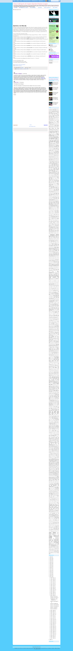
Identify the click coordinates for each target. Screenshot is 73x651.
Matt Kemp (50, 366)
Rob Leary (51, 420)
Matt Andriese (51, 362)
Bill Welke (56, 146)
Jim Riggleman (56, 301)
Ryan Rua (53, 482)
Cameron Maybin (56, 174)
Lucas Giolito (51, 343)
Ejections (52, 234)
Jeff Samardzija (52, 294)
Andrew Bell (51, 124)
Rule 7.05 (54, 468)
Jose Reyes (57, 318)
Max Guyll (55, 368)
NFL (52, 387)
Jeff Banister (54, 290)
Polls (56, 409)
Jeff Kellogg (54, 292)
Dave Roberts (57, 211)
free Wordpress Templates (50, 648)
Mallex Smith (53, 348)
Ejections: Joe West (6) (53, 607)
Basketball (57, 141)
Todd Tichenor (57, 517)
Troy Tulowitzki (51, 529)
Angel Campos (51, 128)
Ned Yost (55, 388)
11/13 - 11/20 (53, 583)
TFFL (55, 505)
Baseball (51, 141)
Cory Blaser (55, 198)
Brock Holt (53, 166)
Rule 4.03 (50, 454)
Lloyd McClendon (56, 341)
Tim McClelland (52, 513)
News (55, 390)
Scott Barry (57, 488)
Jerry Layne (55, 297)
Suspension (56, 504)
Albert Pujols (51, 117)
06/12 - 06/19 (53, 623)
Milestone (54, 383)
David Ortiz (50, 215)
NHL (55, 387)
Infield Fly (57, 275)
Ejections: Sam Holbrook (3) (54, 606)
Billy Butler (50, 147)
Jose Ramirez (53, 318)
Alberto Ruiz (56, 117)
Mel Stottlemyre (54, 369)
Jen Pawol (56, 294)
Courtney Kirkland (51, 199)
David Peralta (54, 215)
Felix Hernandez (51, 246)
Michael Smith (56, 372)
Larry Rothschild (54, 338)
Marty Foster (55, 359)
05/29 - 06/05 (53, 626)
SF (56, 484)
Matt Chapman (55, 364)
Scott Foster (56, 489)
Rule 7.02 (51, 467)
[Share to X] (28, 67)
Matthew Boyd (50, 368)
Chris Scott (51, 189)
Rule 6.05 (57, 464)
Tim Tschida (54, 514)
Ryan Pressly (54, 481)
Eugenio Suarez (54, 243)
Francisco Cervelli (51, 251)
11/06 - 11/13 (53, 584)
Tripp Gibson (55, 528)
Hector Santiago (51, 268)
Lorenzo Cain (57, 342)
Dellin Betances (52, 219)
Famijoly (51, 49)
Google (37, 648)
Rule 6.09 (53, 466)
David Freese (56, 213)
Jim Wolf (50, 302)
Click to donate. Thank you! (53, 54)
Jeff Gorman (54, 291)
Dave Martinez (57, 210)
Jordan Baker (55, 315)
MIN (52, 345)
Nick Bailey (57, 391)
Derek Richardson (55, 220)
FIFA (52, 244)
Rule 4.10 (51, 456)
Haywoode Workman (51, 267)
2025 (50, 558)
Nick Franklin (54, 392)
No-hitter (56, 394)
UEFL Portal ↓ (55, 7)
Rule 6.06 (51, 465)
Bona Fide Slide (56, 152)
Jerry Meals (50, 298)
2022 (50, 562)
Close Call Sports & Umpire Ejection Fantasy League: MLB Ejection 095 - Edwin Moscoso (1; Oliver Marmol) (52, 51)
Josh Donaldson (55, 319)
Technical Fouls (51, 507)
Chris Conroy (51, 186)
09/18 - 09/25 (53, 591)
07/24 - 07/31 (53, 615)
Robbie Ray (56, 421)
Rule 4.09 (57, 455)
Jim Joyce (51, 300)
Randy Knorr (50, 415)
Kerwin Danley (57, 326)
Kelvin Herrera (53, 325)
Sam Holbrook (57, 487)
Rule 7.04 (50, 468)
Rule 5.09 (51, 461)
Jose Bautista (55, 317)
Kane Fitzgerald (56, 323)
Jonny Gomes (51, 315)
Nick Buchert (50, 392)
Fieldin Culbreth (56, 247)
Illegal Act (56, 273)
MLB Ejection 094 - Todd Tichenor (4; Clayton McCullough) (52, 38)
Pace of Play (57, 398)
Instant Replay (56, 276)
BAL (52, 137)
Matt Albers (57, 361)
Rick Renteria (54, 418)
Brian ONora (53, 164)
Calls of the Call (51, 174)
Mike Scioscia (57, 381)
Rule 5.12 (54, 462)
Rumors (50, 478)
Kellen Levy (54, 324)
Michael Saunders (51, 372)
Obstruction (55, 396)
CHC (53, 172)
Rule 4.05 (57, 454)
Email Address (51, 60)
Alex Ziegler (53, 121)
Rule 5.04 (50, 459)
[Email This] (26, 67)
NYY (51, 388)
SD (50, 484)
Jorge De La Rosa (55, 316)
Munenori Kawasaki (55, 385)
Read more (53, 29)
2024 (50, 559)
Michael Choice (51, 371)
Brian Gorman (52, 162)
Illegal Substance (51, 275)
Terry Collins (53, 508)
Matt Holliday (52, 365)
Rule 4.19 (56, 457)
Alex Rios (58, 119)
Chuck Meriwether (51, 191)
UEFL (50, 532)
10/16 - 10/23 (53, 587)
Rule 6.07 (55, 465)
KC (51, 323)
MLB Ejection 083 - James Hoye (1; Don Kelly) (55, 93)
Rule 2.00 (56, 434)
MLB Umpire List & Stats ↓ (23, 7)
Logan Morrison (52, 342)
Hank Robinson (51, 266)
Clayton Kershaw (51, 192)
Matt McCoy (55, 366)
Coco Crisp (53, 195)
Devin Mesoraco (54, 223)
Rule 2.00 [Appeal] (52, 435)
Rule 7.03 (56, 467)
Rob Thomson (56, 420)
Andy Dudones (51, 125)
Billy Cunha (53, 147)
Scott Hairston (50, 490)
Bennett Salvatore (52, 143)
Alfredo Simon (54, 122)
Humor (57, 270)
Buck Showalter (56, 169)
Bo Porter (54, 149)
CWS (56, 173)
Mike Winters (55, 382)
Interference (57, 278)
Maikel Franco (57, 346)
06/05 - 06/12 (53, 624)
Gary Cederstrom (51, 255)
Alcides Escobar (51, 118)
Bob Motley (51, 152)
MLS (58, 345)
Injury (51, 276)
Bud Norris (56, 170)
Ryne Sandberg (56, 483)
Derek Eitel (56, 219)
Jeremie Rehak (55, 295)
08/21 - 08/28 (53, 610)
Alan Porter (50, 116)
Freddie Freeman (55, 252)
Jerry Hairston (50, 297)
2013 (50, 574)
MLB (55, 345)
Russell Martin (54, 478)
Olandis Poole (51, 397)
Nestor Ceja (50, 390)
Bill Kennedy (50, 145)
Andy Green (52, 126)
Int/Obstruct (54, 277)
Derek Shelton (51, 221)
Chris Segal (55, 189)
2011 (50, 576)
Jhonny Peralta (53, 299)
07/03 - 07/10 (53, 619)
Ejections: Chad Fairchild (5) (54, 604)
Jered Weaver (50, 295)
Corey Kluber (50, 198)
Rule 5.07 (53, 460)
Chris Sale (57, 188)
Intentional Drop (51, 278)
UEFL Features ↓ (33, 7)
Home (31, 124)
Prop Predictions (55, 410)
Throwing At (57, 510)
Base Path (51, 140)
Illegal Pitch (55, 274)
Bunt (49, 171)
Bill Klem (54, 145)
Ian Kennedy (55, 272)
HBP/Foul (53, 264)
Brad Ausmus (57, 153)
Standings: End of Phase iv (54, 597)
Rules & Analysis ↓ (47, 7)
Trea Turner (50, 527)
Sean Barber (51, 493)
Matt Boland (54, 363)
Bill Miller (57, 145)
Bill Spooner (51, 146)
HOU (57, 264)
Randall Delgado (56, 414)
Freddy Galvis (50, 253)
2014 (50, 572)
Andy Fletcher (57, 125)
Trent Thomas (56, 527)
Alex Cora (50, 119)
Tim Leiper (57, 512)
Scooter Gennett (52, 488)
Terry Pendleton (55, 509)
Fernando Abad (56, 246)
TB (49, 505)
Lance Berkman (54, 337)
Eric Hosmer (53, 241)
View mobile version (32, 126)
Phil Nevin (54, 408)
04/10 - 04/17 (53, 635)
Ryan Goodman (56, 480)
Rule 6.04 (53, 464)
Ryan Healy (50, 481)
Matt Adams (54, 361)
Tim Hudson (54, 512)
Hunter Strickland (51, 271)
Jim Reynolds (51, 301)
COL (53, 173)
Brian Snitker (54, 165)
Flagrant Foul (56, 248)
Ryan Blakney (55, 479)
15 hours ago (50, 48)
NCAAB (53, 386)
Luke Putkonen (53, 344)
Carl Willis (55, 175)
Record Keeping (54, 416)
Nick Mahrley (54, 393)
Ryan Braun (50, 480)
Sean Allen (56, 492)
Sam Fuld (52, 487)
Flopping (50, 249)
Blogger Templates (57, 648)
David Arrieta (57, 212)
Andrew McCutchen (56, 124)
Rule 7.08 (57, 469)
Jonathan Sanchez (55, 314)
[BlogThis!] (27, 67)
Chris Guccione (53, 187)
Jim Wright (55, 302)
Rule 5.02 (53, 458)
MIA (56, 344)
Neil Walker (56, 389)
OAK (50, 396)
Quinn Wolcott (51, 413)
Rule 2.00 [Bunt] (51, 437)
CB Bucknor (54, 171)
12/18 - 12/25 (53, 579)
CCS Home (15, 7)
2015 (50, 571)
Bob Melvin (57, 151)
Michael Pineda (56, 371)
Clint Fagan (55, 193)
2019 (50, 566)
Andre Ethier (57, 123)
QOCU (50, 412)
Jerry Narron (55, 298)
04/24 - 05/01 (53, 632)
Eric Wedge (55, 242)
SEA (54, 484)
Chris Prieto (53, 188)
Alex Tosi (51, 120)
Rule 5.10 (56, 461)
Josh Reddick (51, 320)
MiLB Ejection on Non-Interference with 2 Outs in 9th (55, 98)
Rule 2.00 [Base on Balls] (54, 436)
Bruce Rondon (50, 168)
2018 (50, 567)
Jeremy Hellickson (51, 296)
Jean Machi (57, 289)
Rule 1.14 (52, 433)
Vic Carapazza (55, 541)
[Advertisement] (30, 17)
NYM (58, 387)
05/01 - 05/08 (53, 631)
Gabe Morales (55, 254)
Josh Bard (51, 319)
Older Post (45, 125)
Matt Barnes (55, 362)
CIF (56, 172)
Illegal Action (50, 274)
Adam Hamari (54, 113)
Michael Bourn (57, 370)
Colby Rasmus (54, 196)
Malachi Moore (52, 347)
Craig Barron (56, 199)
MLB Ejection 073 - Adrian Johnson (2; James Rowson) (55, 83)
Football (54, 249)
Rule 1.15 (55, 433)
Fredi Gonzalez (55, 253)
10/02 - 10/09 (53, 588)
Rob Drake (57, 419)
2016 (50, 570)
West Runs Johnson (18, 65)
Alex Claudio (56, 118)
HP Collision (50, 265)
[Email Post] (25, 67)
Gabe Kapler (50, 254)
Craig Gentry (56, 200)
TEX (51, 505)
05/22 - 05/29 (53, 627)
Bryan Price (55, 168)
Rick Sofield (52, 419)
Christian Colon (50, 190)
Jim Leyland (56, 300)
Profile (50, 410)
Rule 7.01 (57, 466)
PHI (55, 397)
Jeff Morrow (52, 293)
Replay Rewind (54, 417)
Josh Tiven (55, 320)
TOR (58, 505)
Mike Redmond (51, 381)
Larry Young (54, 339)
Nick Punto (52, 394)
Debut (58, 218)
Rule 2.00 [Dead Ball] (56, 438)
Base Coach (57, 139)
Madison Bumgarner (52, 346)
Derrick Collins (57, 221)
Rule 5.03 (57, 458)
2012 (50, 575)
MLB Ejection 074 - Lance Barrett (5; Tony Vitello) (55, 103)
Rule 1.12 (55, 432)
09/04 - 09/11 (53, 593)
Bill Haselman (56, 144)
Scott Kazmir (54, 490)
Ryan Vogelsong (57, 482)
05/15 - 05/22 (53, 628)
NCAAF (57, 386)
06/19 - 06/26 (53, 622)
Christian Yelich (55, 190)
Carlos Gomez (54, 176)
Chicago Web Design (44, 648)
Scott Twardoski (54, 491)
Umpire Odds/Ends (54, 536)
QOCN (55, 411)
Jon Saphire (53, 313)
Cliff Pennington (51, 193)
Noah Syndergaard (51, 395)
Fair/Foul (56, 244)
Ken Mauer (57, 325)
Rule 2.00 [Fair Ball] (53, 439)
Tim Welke (53, 515)
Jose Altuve (50, 317)
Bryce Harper (51, 169)
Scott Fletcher (51, 489)
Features (56, 245)
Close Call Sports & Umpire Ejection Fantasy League (30, 3)
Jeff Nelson (57, 293)
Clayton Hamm (57, 191)
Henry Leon (56, 268)
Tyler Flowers (53, 531)
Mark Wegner (57, 357)
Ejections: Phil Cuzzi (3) (53, 596)
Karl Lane (50, 324)
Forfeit (58, 249)
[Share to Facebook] (30, 67)
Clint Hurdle (50, 194)
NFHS (50, 387)
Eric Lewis (57, 241)
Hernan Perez (50, 269)
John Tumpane (54, 311)
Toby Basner (52, 516)
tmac (58, 552)
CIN (58, 172)
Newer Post (15, 125)
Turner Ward (56, 529)
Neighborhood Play (51, 389)
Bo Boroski (50, 149)
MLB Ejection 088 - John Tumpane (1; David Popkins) (55, 88)
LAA (58, 334)
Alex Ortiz (54, 119)
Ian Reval (53, 273)
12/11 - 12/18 (53, 580)
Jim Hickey (57, 299)
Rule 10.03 (52, 434)
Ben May (57, 142)
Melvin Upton (53, 370)
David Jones (56, 214)
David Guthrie (50, 214)
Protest (50, 411)
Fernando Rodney (51, 247)
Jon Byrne (55, 312)
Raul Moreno (55, 415)
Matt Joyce (56, 365)
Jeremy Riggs (56, 296)
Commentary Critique (54, 197)
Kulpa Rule (57, 332)
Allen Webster (53, 123)
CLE (50, 173)
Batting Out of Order (52, 142)
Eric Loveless (50, 242)
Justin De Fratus (54, 321)
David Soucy (54, 217)
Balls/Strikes (53, 138)
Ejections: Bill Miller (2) (53, 608)
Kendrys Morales (52, 326)
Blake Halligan (56, 148)
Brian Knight (54, 163)
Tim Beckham (57, 511)
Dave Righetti (52, 211)
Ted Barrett (57, 507)
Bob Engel (55, 150)
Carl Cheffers (51, 175)
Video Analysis (56, 542)
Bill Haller (53, 144)
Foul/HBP (55, 250)
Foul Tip (51, 250)
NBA (49, 386)
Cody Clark (56, 195)
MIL (49, 345)
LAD (51, 335)
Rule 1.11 (52, 432)
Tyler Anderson (50, 530)
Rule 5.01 (50, 458)
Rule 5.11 (50, 462)
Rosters (53, 430)
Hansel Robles (56, 266)
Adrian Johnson (55, 115)
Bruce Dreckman (55, 167)
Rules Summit (55, 477)
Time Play (57, 515)
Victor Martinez (50, 542)
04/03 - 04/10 (53, 636)
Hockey (50, 270)
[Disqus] (30, 84)
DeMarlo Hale (54, 218)
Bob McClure (52, 151)
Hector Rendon (56, 267)
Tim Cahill (51, 512)
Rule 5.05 (54, 459)
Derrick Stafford (52, 222)
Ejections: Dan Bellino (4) (54, 603)
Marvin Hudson (51, 360)
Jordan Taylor (50, 316)
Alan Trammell (56, 116)
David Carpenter (52, 213)
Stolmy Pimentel (54, 503)
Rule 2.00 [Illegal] (54, 441)
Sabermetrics (55, 485)
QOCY (55, 412)
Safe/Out (50, 486)
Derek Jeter (50, 220)
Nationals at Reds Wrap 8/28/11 (20, 64)
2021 (50, 563)
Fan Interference (51, 245)
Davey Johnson (52, 212)
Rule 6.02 (54, 463)
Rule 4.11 (55, 456)
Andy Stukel (51, 127)
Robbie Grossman (51, 421)
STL (49, 485)
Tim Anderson (52, 511)
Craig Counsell (51, 200)
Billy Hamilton (57, 147)
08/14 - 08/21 (53, 611)
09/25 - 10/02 (53, 589)
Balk (58, 137)
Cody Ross (50, 196)
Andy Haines (57, 126)
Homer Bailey (53, 270)
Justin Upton (54, 322)
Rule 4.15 (52, 457)
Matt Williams (55, 367)
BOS (55, 137)
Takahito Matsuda (54, 506)
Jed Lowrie (51, 290)
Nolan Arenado (57, 395)
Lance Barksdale (51, 336)
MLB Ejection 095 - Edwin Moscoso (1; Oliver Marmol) (52, 31)
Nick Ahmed (53, 391)
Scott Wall (53, 492)
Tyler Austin (55, 530)
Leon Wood (54, 340)
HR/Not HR (55, 265)
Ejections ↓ (40, 7)
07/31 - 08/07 (53, 614)
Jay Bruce (50, 289)
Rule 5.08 (57, 460)
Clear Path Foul (56, 192)
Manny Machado (56, 349)
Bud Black (51, 170)
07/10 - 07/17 (53, 618)
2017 (50, 568)
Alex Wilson (55, 120)
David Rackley (53, 216)
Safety (55, 486)
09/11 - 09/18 (53, 592)
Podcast (53, 409)
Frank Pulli (51, 252)
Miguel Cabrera (57, 373)
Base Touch (57, 140)
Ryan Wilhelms (51, 483)
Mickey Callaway (51, 373)
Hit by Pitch (55, 269)
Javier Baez (53, 288)
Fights (51, 248)
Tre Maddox (56, 526)
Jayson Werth (53, 289)
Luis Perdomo (55, 343)
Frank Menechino (57, 251)
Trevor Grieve (50, 528)
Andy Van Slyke (56, 127)
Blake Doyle (51, 148)
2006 (50, 639)
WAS (56, 543)
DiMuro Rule (54, 224)
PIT (58, 397)
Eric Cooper (50, 240)
